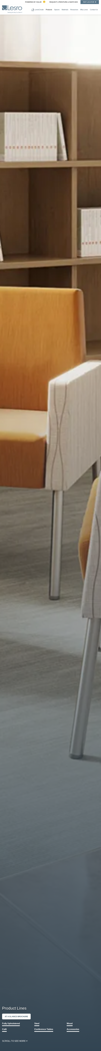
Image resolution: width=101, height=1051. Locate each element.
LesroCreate (39, 10)
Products (49, 10)
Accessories (73, 1029)
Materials (65, 10)
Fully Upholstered (11, 1023)
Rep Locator (88, 2)
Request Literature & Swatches (63, 2)
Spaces (57, 10)
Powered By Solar (33, 2)
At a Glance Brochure (16, 1016)
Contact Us (94, 10)
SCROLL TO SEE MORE (14, 1041)
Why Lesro (84, 10)
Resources (74, 10)
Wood (70, 1023)
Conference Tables (43, 1029)
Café (4, 1029)
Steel (36, 1023)
